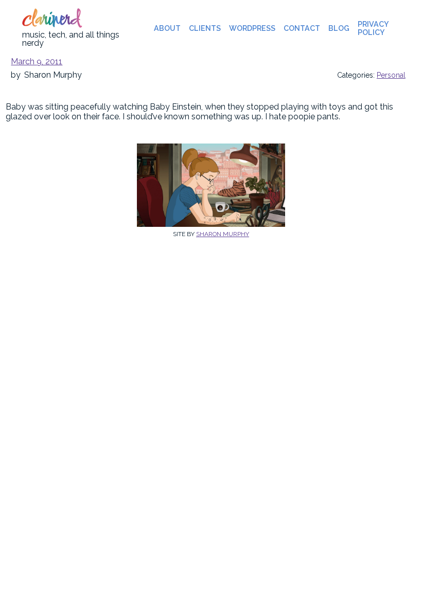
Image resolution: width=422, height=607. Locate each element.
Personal (391, 75)
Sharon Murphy (222, 234)
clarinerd (51, 20)
